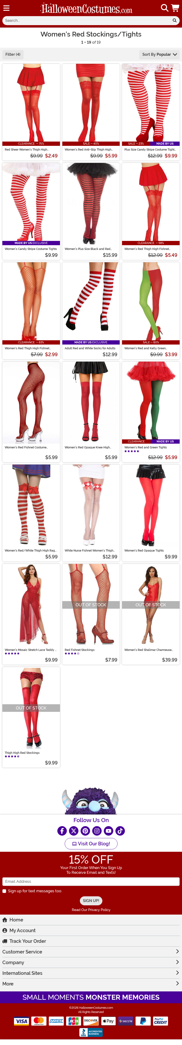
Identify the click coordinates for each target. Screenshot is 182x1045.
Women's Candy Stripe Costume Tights (31, 249)
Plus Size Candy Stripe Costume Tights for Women (150, 149)
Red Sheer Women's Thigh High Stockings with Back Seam (26, 149)
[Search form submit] (175, 20)
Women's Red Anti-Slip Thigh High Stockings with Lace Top (88, 149)
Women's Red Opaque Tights (144, 550)
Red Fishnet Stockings (80, 650)
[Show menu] (6, 8)
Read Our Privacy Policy (91, 910)
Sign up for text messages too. (35, 891)
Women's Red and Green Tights (145, 447)
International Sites (22, 973)
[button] (176, 8)
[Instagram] (97, 831)
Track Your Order (27, 941)
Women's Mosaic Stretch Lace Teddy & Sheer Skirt (31, 650)
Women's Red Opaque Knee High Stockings (87, 447)
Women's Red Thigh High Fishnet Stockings (27, 348)
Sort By (156, 54)
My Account (22, 930)
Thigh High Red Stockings (22, 752)
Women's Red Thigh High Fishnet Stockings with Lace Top (146, 249)
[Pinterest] (85, 831)
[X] (73, 831)
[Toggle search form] (165, 8)
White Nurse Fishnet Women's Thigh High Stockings (89, 550)
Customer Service (22, 952)
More (8, 984)
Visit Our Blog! (93, 844)
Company (13, 962)
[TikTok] (120, 831)
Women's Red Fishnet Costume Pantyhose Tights (25, 447)
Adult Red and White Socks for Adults (90, 348)
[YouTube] (108, 831)
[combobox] (86, 20)
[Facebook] (62, 831)
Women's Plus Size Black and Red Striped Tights (87, 249)
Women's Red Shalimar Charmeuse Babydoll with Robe (148, 650)
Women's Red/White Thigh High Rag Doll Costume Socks (30, 550)
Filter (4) (12, 54)
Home (16, 920)
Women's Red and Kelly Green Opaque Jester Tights (145, 348)
